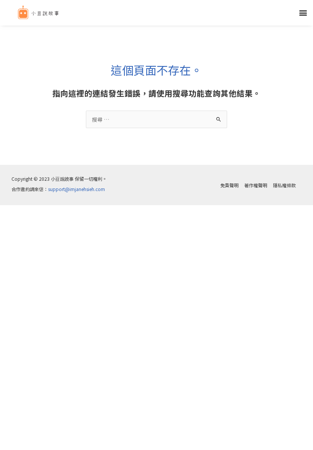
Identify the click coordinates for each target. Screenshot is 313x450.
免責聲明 (229, 185)
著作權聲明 (255, 185)
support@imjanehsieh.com (76, 189)
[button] (303, 12)
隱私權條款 (284, 185)
